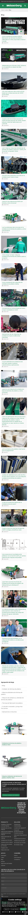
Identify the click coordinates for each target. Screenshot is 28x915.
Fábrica (15, 855)
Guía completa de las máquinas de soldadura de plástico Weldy (12, 283)
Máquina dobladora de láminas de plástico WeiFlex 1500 (12, 776)
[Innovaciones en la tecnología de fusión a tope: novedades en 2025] (14, 297)
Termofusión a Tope (18, 844)
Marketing (25, 911)
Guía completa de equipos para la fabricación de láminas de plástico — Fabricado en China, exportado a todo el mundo (13, 39)
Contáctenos (17, 859)
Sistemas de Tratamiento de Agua (20, 836)
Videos (2, 857)
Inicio (2, 10)
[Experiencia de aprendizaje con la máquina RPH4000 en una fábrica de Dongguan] (14, 628)
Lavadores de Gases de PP (20, 828)
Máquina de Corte (5, 849)
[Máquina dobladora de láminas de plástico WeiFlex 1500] (14, 761)
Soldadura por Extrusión (19, 840)
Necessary (6, 911)
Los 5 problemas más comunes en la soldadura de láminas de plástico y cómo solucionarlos (14, 229)
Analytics (12, 911)
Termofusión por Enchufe (19, 842)
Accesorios (5, 896)
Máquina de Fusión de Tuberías (6, 837)
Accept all (23, 909)
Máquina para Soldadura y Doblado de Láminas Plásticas (7, 833)
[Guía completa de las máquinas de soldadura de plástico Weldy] (14, 272)
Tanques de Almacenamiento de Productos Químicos (18, 831)
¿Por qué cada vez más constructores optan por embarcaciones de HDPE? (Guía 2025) (13, 93)
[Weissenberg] (14, 5)
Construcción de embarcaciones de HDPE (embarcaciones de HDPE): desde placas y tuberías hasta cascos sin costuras (14, 121)
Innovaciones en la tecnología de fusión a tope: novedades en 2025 (13, 309)
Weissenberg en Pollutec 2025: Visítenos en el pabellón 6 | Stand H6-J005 (14, 66)
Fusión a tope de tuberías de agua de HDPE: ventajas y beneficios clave (13, 529)
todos (6, 10)
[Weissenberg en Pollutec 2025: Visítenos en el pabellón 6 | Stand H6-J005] (14, 55)
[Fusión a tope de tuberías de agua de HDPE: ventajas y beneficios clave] (14, 518)
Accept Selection (15, 909)
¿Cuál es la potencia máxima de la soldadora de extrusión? (12, 503)
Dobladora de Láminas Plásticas (6, 828)
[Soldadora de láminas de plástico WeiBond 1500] (14, 728)
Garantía (3, 865)
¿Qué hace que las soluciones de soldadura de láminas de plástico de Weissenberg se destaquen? (12, 583)
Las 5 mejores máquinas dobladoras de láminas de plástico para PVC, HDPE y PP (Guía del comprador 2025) (14, 149)
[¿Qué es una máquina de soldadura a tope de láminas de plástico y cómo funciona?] (14, 378)
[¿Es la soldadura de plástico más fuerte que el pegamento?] (14, 438)
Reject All (7, 909)
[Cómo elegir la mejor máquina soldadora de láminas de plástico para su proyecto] (14, 244)
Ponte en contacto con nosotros (11, 795)
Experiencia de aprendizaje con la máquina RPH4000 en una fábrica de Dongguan (13, 640)
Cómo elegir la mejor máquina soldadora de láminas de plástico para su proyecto (14, 256)
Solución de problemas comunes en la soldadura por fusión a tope (13, 176)
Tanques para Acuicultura (20, 838)
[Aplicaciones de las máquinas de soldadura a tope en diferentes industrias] (14, 323)
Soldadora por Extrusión (6, 840)
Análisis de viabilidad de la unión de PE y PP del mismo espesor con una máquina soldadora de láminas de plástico (14, 476)
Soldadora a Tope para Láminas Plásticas (6, 825)
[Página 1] (13, 678)
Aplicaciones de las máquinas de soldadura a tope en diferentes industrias (11, 335)
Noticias (3, 861)
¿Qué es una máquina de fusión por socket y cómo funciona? (12, 202)
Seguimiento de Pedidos (6, 863)
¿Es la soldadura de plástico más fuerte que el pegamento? (13, 449)
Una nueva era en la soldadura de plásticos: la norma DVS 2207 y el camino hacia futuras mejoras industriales (14, 556)
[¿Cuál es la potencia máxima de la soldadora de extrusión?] (14, 492)
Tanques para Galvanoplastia (17, 825)
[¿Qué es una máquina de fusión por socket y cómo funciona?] (14, 191)
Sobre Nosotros (17, 857)
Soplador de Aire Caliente (7, 842)
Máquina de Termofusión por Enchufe (6, 845)
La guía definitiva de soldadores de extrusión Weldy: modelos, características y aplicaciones (12, 363)
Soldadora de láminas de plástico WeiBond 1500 (11, 743)
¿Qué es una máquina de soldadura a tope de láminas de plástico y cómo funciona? (13, 390)
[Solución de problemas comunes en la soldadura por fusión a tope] (14, 165)
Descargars (3, 855)
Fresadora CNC (4, 847)
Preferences (18, 911)
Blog (2, 859)
